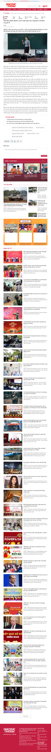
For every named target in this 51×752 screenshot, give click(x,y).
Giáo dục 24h (43, 18)
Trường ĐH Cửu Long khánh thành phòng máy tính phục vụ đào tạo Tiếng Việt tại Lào (34, 716)
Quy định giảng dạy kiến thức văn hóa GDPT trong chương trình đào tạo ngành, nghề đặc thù (34, 661)
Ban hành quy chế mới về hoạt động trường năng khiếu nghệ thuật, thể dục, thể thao (35, 519)
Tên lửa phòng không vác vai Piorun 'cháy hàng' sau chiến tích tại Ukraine (35, 393)
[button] (46, 233)
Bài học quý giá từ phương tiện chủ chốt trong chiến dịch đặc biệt (42, 216)
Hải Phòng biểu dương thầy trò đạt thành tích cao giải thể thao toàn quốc (34, 505)
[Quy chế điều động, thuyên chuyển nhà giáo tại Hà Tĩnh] (17, 168)
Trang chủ (5, 9)
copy (20, 141)
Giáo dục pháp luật (22, 9)
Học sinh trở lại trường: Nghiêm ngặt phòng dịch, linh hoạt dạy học (23, 123)
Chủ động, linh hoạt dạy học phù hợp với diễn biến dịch (20, 121)
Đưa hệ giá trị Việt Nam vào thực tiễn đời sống (34, 462)
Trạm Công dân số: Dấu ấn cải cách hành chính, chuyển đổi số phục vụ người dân (35, 308)
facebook (12, 141)
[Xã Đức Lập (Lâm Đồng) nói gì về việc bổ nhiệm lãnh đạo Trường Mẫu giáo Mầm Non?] (34, 168)
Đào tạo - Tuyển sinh (28, 18)
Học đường (40, 9)
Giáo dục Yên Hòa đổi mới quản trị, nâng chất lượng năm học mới (34, 435)
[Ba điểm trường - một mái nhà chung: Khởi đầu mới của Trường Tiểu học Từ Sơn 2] (13, 271)
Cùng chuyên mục (11, 161)
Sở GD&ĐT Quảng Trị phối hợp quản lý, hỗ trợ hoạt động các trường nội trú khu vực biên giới (35, 407)
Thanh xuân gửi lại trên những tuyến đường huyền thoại (34, 491)
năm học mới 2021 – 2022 (33, 133)
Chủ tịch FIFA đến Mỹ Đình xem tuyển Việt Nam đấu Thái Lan (34, 688)
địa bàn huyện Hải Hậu (17, 136)
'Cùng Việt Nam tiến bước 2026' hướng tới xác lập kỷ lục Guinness (34, 322)
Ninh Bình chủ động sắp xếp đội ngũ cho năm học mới (34, 730)
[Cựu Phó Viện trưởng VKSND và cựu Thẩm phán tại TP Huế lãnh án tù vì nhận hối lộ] (13, 285)
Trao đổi (34, 9)
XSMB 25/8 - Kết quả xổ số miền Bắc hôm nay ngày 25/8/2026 (34, 547)
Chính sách (14, 18)
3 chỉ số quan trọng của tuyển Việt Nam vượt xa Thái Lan (10, 245)
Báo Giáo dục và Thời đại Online (11, 5)
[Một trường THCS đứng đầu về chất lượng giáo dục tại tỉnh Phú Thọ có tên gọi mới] (13, 257)
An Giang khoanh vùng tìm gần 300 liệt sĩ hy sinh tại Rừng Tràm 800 (35, 744)
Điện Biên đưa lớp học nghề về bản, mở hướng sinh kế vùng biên (34, 561)
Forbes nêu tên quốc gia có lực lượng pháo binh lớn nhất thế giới (42, 203)
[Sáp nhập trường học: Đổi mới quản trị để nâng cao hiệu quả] (39, 233)
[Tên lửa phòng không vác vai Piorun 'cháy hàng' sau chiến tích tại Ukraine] (13, 397)
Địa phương (20, 18)
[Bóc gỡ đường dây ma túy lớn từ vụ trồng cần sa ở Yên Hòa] (13, 299)
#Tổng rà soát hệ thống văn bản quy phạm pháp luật (30, 13)
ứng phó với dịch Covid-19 (18, 133)
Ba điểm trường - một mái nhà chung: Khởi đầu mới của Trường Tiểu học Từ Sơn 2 (34, 266)
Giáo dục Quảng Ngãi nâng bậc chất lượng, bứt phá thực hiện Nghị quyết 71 (35, 589)
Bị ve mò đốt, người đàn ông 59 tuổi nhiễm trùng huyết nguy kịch (35, 364)
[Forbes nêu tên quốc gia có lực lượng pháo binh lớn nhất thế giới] (32, 202)
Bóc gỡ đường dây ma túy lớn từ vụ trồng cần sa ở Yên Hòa (35, 294)
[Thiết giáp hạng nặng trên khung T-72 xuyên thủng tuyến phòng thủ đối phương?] (15, 195)
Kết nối (29, 9)
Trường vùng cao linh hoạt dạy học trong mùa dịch (19, 119)
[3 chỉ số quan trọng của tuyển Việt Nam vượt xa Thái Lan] (11, 233)
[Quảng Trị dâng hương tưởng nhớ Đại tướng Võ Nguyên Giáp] (13, 355)
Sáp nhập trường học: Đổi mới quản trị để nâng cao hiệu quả (40, 245)
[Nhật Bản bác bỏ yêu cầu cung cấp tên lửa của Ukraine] (25, 233)
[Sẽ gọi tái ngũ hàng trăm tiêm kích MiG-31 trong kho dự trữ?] (32, 190)
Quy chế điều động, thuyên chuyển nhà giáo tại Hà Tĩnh (16, 176)
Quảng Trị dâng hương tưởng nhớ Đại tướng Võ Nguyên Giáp (35, 350)
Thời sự (14, 9)
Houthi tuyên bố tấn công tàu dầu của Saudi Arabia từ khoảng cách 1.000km (34, 449)
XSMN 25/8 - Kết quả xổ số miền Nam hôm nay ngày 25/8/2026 (34, 631)
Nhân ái (45, 9)
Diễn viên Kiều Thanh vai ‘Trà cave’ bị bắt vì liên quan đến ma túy (35, 477)
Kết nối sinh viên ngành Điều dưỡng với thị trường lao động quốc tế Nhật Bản (33, 646)
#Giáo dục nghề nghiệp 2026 (15, 13)
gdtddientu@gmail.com (35, 1)
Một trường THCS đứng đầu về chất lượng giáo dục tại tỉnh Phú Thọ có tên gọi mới (35, 252)
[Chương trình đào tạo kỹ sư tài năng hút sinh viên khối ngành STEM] (13, 383)
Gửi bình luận (44, 155)
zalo (15, 141)
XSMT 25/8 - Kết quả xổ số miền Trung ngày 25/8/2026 (34, 603)
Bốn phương (36, 18)
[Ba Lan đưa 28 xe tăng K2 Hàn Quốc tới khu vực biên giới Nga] (13, 341)
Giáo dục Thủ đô (45, 6)
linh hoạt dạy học (40, 127)
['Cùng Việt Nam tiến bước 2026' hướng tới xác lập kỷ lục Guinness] (13, 327)
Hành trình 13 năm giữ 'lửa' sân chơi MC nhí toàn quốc (35, 674)
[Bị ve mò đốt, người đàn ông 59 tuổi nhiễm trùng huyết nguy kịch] (13, 369)
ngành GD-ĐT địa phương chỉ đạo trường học (22, 127)
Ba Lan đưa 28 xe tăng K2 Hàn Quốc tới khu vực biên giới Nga (35, 336)
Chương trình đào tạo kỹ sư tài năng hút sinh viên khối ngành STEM (34, 378)
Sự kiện (7, 13)
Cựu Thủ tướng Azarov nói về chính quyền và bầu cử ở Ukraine (34, 617)
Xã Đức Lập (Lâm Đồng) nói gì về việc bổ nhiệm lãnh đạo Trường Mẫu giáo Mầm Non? (34, 177)
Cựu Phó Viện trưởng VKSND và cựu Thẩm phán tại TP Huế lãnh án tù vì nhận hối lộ (35, 280)
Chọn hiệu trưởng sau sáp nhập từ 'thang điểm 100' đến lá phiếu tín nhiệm (34, 702)
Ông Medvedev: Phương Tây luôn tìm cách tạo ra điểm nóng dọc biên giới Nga (35, 575)
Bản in (18, 141)
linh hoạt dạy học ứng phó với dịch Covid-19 (22, 130)
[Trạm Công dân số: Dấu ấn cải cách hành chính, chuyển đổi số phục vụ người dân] (13, 313)
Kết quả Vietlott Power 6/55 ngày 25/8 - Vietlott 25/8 (35, 533)
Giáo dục (9, 9)
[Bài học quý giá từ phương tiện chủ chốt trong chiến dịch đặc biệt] (32, 215)
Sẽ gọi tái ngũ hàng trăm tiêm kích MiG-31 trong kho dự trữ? (42, 190)
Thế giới (5, 207)
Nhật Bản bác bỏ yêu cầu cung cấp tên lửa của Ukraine (25, 245)
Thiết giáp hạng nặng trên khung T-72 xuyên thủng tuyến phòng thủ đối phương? (15, 204)
